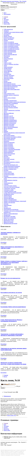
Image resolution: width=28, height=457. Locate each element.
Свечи (5, 181)
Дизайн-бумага (8, 68)
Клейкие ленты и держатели (11, 95)
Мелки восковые (8, 128)
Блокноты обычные (9, 37)
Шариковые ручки (9, 220)
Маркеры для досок (9, 118)
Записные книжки (8, 78)
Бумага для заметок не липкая (12, 44)
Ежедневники (7, 74)
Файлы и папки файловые (11, 213)
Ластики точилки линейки (11, 107)
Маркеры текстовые (9, 124)
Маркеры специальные (10, 123)
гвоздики (6, 57)
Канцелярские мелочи (9, 83)
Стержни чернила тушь (10, 191)
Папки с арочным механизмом (12, 149)
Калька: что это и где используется (10, 278)
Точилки (6, 204)
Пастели (6, 156)
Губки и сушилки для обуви (11, 64)
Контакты (6, 22)
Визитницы (7, 56)
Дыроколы (6, 72)
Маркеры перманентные (10, 121)
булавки (6, 40)
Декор (5, 65)
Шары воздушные (8, 222)
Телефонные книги (9, 194)
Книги (5, 96)
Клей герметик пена (9, 93)
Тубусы (6, 206)
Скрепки (6, 184)
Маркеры (6, 114)
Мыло (5, 130)
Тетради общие (8, 197)
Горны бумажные (8, 58)
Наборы (6, 131)
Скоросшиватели (8, 183)
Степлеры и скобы (9, 190)
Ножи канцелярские (9, 139)
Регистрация (7, 14)
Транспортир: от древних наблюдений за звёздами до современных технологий (12, 334)
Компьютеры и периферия (11, 103)
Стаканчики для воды (9, 188)
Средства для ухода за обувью (12, 187)
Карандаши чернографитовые (12, 89)
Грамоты (6, 60)
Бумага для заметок (9, 42)
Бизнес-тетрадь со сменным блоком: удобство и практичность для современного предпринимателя (14, 262)
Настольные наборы (9, 135)
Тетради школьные (9, 198)
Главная (6, 16)
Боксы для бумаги (8, 39)
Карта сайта (7, 23)
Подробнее (3, 242)
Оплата (6, 21)
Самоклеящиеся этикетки (10, 180)
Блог (5, 18)
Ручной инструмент (9, 174)
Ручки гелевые (8, 171)
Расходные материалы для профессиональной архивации (12, 165)
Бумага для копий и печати (11, 46)
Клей (5, 92)
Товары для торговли (9, 202)
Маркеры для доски (9, 117)
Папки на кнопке (8, 145)
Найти (2, 10)
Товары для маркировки (10, 199)
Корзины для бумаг (9, 104)
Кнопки (6, 99)
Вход (5, 12)
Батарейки (6, 35)
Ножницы (6, 141)
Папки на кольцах (8, 146)
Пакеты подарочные (9, 142)
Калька (5, 81)
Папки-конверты (8, 152)
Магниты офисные (9, 113)
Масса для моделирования (11, 127)
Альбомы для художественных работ (13, 32)
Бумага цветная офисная (10, 54)
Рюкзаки (6, 176)
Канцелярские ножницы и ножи (12, 85)
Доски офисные (8, 71)
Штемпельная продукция (10, 223)
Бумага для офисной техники (11, 49)
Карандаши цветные (9, 88)
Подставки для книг (9, 159)
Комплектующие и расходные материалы (15, 102)
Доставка (6, 19)
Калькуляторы (7, 82)
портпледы (7, 160)
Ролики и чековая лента (10, 169)
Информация (7, 396)
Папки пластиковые (9, 148)
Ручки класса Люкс (9, 173)
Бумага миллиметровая (10, 51)
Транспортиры (8, 205)
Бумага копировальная (10, 50)
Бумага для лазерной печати (11, 47)
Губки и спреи (7, 63)
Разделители (7, 163)
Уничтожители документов (11, 209)
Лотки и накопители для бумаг (12, 110)
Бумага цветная (8, 53)
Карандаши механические (11, 86)
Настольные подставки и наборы (12, 137)
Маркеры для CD (8, 116)
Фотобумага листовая (9, 216)
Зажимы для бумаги (9, 75)
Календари (6, 79)
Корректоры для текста (10, 106)
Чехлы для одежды (9, 219)
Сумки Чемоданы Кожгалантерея (12, 192)
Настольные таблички (9, 138)
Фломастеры (7, 215)
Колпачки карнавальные (10, 100)
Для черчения (7, 70)
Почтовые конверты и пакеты (12, 162)
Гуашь (5, 61)
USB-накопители (8, 29)
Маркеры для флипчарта (10, 120)
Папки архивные (8, 143)
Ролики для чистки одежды (11, 167)
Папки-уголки (7, 155)
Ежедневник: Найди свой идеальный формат (13, 306)
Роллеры (6, 170)
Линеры (6, 109)
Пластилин (7, 157)
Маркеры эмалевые (9, 125)
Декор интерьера (8, 67)
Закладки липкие (8, 76)
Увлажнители (7, 208)
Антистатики (7, 33)
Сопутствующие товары (10, 185)
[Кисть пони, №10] (8, 384)
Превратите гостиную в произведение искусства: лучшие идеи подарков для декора (13, 363)
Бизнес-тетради (8, 36)
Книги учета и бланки (10, 97)
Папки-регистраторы (9, 153)
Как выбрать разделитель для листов (11, 292)
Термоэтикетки (8, 195)
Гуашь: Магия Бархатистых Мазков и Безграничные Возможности (11, 320)
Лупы (5, 111)
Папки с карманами (9, 150)
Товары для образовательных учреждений (15, 201)
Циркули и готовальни (10, 217)
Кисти (5, 90)
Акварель (6, 30)
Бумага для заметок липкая (11, 43)
